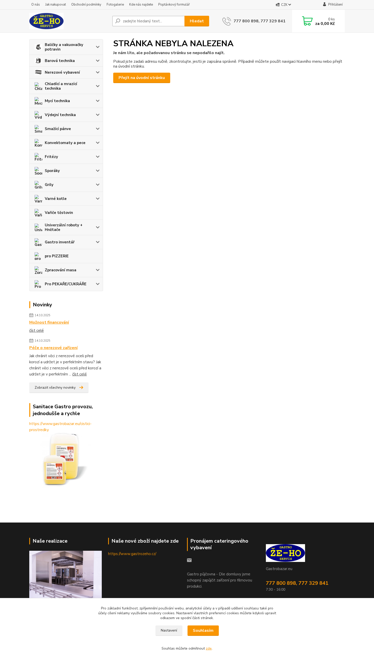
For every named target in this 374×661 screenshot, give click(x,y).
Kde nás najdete (141, 4)
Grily (49, 184)
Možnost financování (49, 322)
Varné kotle (56, 198)
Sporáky (52, 170)
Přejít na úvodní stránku (142, 78)
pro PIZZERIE (57, 256)
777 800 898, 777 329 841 (259, 21)
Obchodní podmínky (86, 4)
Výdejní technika (60, 114)
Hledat (197, 21)
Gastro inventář (60, 242)
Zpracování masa (60, 270)
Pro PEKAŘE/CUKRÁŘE (66, 284)
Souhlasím (203, 630)
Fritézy (51, 156)
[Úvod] (68, 21)
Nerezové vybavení (62, 72)
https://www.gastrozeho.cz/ (132, 553)
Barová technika (60, 60)
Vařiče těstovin (59, 212)
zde (209, 648)
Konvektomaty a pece (65, 142)
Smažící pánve (58, 128)
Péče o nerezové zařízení (53, 348)
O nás (35, 4)
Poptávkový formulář (174, 4)
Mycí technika (57, 100)
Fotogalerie (115, 4)
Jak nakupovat (55, 4)
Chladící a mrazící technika (61, 86)
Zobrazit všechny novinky (55, 387)
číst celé (36, 330)
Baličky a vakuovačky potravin (64, 47)
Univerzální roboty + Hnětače (63, 227)
